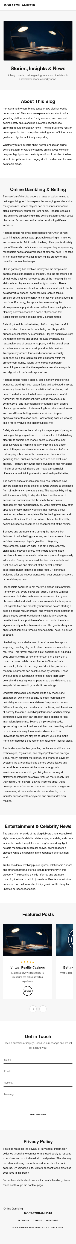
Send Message (38, 1114)
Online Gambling (13, 1208)
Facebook (24, 1220)
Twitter (37, 1220)
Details (27, 991)
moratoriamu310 (19, 5)
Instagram (52, 1220)
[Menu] (53, 5)
